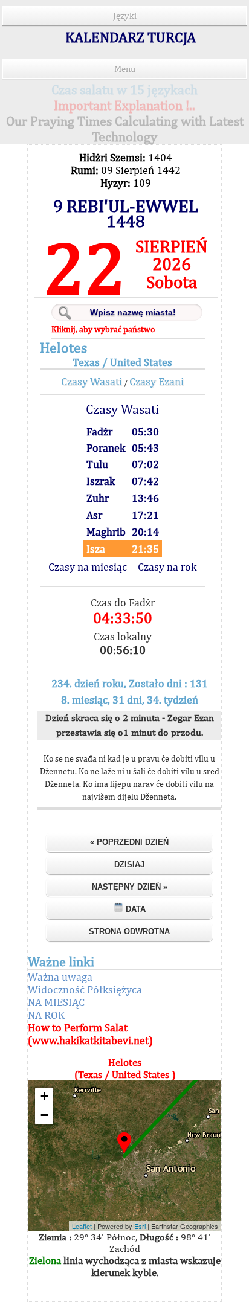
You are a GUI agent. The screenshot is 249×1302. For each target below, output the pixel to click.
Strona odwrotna (129, 931)
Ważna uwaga (60, 976)
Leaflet (82, 1226)
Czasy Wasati (91, 381)
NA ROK (46, 1015)
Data (134, 909)
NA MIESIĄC (56, 1002)
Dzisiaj (129, 864)
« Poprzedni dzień (129, 842)
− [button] (44, 1115)
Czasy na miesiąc (87, 566)
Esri (140, 1226)
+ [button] (44, 1096)
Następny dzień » (129, 886)
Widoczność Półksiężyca (85, 989)
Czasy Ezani (156, 381)
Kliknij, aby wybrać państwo (103, 329)
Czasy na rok (167, 566)
